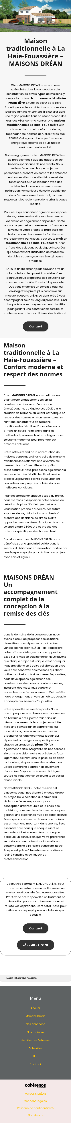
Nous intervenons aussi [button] (21, 978)
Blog (35, 1056)
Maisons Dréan (35, 1016)
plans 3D (41, 744)
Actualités (35, 1048)
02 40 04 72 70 (37, 945)
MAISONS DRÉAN (23, 395)
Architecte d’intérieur (35, 1040)
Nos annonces (35, 1024)
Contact (35, 326)
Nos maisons (35, 1032)
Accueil (35, 1008)
